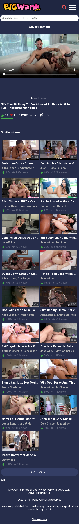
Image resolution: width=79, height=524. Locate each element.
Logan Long (9, 423)
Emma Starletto (66, 314)
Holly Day (63, 206)
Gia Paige (24, 278)
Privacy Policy (46, 489)
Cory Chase (47, 423)
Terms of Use (29, 489)
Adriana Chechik (12, 351)
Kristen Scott (26, 314)
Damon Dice (9, 206)
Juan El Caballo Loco (53, 168)
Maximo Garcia (64, 351)
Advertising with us (39, 492)
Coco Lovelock (28, 206)
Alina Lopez (9, 168)
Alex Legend (47, 314)
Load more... (39, 472)
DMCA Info (14, 489)
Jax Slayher (62, 387)
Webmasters (39, 519)
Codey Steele (26, 168)
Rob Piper (61, 242)
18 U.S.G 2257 (63, 489)
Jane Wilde (8, 242)
